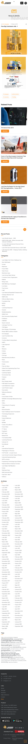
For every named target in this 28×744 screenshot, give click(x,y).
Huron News (5, 427)
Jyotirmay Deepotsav (7, 307)
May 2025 (17, 500)
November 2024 (19, 507)
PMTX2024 (21, 657)
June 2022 (17, 537)
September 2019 (6, 563)
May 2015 (4, 609)
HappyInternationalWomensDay (6, 647)
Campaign (6, 94)
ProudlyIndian (12, 659)
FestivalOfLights (6, 645)
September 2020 (6, 552)
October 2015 (18, 602)
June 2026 (4, 487)
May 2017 (17, 585)
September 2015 (6, 604)
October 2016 (18, 591)
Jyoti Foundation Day (7, 336)
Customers (6, 97)
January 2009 (18, 624)
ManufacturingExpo (10, 653)
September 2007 (19, 626)
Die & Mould (5, 444)
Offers (3, 403)
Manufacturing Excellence (8, 357)
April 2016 (17, 596)
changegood (15, 637)
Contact (3, 697)
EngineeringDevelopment (11, 644)
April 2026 (4, 489)
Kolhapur (12, 650)
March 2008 (5, 626)
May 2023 (17, 526)
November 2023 (19, 520)
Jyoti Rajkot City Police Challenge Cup (11, 260)
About (2, 688)
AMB (3, 407)
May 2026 (17, 487)
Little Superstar (6, 344)
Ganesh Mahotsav (6, 418)
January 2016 (5, 600)
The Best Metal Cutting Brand (9, 340)
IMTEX (3, 303)
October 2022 (18, 533)
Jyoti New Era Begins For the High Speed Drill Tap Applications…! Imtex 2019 (13, 187)
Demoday (4, 416)
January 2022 (5, 544)
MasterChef (5, 435)
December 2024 (6, 507)
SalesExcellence (7, 660)
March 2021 (5, 550)
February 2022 (18, 541)
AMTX (3, 342)
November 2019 (6, 561)
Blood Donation (6, 409)
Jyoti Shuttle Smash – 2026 (9, 238)
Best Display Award (7, 381)
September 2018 (6, 574)
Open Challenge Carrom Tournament (11, 411)
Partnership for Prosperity (8, 405)
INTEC (3, 305)
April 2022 (17, 539)
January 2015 (5, 611)
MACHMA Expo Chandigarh (9, 284)
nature (19, 655)
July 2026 (17, 485)
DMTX (3, 379)
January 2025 (18, 505)
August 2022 (18, 535)
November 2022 (6, 533)
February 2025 (5, 505)
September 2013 (6, 617)
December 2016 (6, 591)
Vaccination (5, 390)
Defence (4, 476)
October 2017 (18, 580)
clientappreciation (7, 639)
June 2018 (4, 576)
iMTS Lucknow (5, 459)
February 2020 (18, 557)
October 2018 (18, 572)
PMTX (3, 394)
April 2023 (4, 528)
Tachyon (4, 377)
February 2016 (18, 598)
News (3, 359)
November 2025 (19, 494)
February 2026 (5, 492)
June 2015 (17, 606)
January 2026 (18, 492)
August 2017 (5, 583)
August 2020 (18, 552)
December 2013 (19, 615)
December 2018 (19, 570)
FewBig (14, 97)
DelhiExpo (13, 642)
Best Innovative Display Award (9, 316)
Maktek (4, 279)
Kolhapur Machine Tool (8, 294)
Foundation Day (6, 301)
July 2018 (17, 574)
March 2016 (5, 598)
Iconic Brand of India (7, 396)
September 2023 (19, 522)
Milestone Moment (6, 392)
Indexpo (4, 353)
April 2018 (4, 578)
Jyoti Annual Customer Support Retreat (12, 455)
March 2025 (18, 502)
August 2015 (18, 604)
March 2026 (18, 489)
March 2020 (5, 557)
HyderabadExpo (17, 647)
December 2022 (19, 531)
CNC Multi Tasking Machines (8, 714)
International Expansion (8, 448)
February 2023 (5, 531)
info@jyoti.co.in (7, 680)
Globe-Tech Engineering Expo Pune (11, 368)
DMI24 (21, 642)
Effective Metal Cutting (7, 299)
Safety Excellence (6, 370)
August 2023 (5, 524)
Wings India (5, 281)
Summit (4, 310)
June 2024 (4, 513)
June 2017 (4, 585)
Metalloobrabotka (6, 312)
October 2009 (5, 624)
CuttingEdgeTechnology (11, 640)
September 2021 (6, 546)
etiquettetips (18, 644)
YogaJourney (10, 662)
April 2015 (17, 609)
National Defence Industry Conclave (11, 463)
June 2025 (4, 500)
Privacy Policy (7, 738)
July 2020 (4, 554)
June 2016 (4, 596)
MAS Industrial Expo (7, 472)
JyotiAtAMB (21, 648)
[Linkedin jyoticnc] (19, 728)
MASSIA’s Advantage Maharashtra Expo (12, 398)
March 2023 (18, 528)
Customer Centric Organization (9, 277)
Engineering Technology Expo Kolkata (11, 461)
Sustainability (20, 660)
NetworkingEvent (7, 657)
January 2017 (18, 589)
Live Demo (4, 286)
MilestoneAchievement (9, 656)
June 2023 (4, 526)
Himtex (4, 351)
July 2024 (17, 511)
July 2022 (4, 537)
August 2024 (5, 511)
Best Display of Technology (9, 329)
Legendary (17, 650)
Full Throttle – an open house (9, 453)
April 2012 (4, 619)
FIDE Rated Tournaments (8, 383)
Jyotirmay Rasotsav (7, 440)
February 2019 (18, 567)
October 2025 (5, 496)
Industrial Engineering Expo (9, 457)
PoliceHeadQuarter (4, 659)
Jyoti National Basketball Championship (12, 292)
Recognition (23, 659)
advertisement (15, 94)
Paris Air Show (5, 366)
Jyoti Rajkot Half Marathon (8, 466)
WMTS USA (5, 297)
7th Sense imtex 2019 (7, 128)
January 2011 (18, 622)
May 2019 (4, 567)
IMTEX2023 (24, 647)
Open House (5, 271)
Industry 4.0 (5, 442)
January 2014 (5, 615)
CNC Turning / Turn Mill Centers (9, 705)
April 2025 (4, 502)
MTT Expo (4, 433)
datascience (5, 642)
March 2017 (18, 587)
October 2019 (18, 561)
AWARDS (4, 320)
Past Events (5, 288)
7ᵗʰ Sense (4, 429)
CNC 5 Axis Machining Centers (8, 711)
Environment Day (6, 375)
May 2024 (17, 513)
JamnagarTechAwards (15, 648)
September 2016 (6, 593)
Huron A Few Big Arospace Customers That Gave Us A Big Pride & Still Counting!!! (13, 157)
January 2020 (5, 559)
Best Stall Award (6, 262)
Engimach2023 (3, 644)
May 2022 (4, 539)
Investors (4, 338)
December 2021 (19, 544)
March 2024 (18, 515)
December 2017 (19, 578)
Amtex (3, 468)
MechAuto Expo (6, 273)
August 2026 (5, 485)
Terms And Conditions (17, 738)
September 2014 (6, 613)
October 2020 (18, 550)
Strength (3, 690)
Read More (5, 131)
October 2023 (5, 522)
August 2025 (5, 498)
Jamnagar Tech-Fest (7, 325)
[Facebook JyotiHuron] (15, 728)
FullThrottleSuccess (16, 645)
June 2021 (17, 548)
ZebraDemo (15, 662)
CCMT (3, 420)
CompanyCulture (18, 639)
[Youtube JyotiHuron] (21, 728)
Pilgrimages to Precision (8, 450)
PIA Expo (4, 355)
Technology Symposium (8, 414)
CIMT (3, 290)
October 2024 (5, 509)
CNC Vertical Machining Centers (9, 707)
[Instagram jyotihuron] (17, 728)
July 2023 (17, 524)
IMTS (3, 401)
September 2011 (6, 622)
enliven (15, 739)
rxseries (2, 660)
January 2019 (5, 570)
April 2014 (17, 613)
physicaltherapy (16, 657)
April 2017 (4, 587)
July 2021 (4, 548)
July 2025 (17, 498)
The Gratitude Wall (6, 437)
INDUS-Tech (5, 314)
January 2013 (18, 617)
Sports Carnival (6, 323)
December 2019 (19, 559)
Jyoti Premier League (7, 388)
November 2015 (6, 602)
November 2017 (6, 580)
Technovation (5, 362)
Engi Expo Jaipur (6, 474)
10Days (2, 637)
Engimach (4, 431)
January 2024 (18, 518)
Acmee (4, 264)
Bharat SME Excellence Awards (9, 331)
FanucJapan (23, 644)
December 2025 (6, 494)
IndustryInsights (5, 649)
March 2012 (18, 619)
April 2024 (4, 515)
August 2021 (18, 546)
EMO (3, 346)
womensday (4, 662)
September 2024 (19, 509)
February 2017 (5, 589)
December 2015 (19, 600)
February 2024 (5, 518)
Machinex (4, 266)
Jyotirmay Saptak (6, 372)
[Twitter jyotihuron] (23, 728)
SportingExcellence (14, 660)
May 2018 (17, 576)
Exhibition (4, 318)
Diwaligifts (18, 642)
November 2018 (6, 572)
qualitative (18, 659)
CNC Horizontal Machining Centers (9, 709)
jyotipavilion (5, 650)
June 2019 (17, 565)
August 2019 (18, 563)
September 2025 (19, 496)
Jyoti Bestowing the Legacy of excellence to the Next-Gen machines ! (13, 217)
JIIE (3, 446)
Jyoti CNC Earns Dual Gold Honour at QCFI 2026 (14, 247)
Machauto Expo (6, 470)
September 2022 (6, 535)
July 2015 (4, 606)
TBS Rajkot (5, 327)
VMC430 (24, 660)
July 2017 (17, 583)
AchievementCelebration (8, 637)
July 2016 (17, 593)
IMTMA (4, 422)
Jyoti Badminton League (8, 385)
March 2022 (5, 541)
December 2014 (19, 611)
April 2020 (17, 554)
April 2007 (4, 628)
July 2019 (4, 565)
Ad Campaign (5, 24)
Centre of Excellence (7, 424)
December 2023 (6, 520)
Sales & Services (5, 694)
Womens (4, 349)
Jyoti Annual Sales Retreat (8, 275)
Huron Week (5, 268)
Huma (3, 364)
